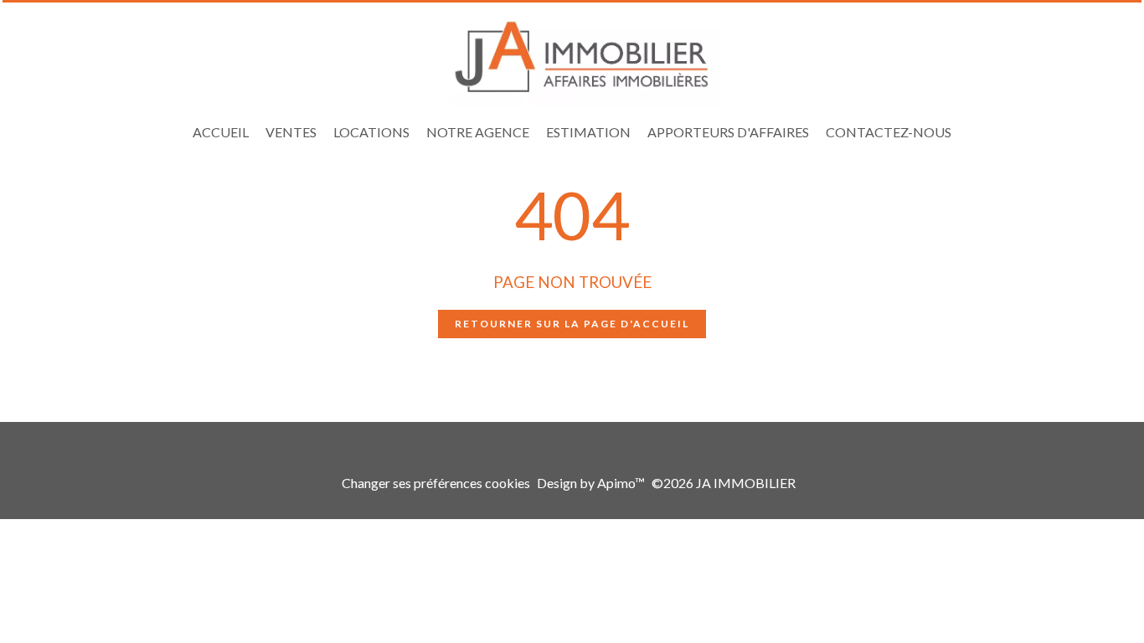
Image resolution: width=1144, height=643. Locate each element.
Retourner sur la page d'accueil (572, 323)
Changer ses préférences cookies (436, 483)
